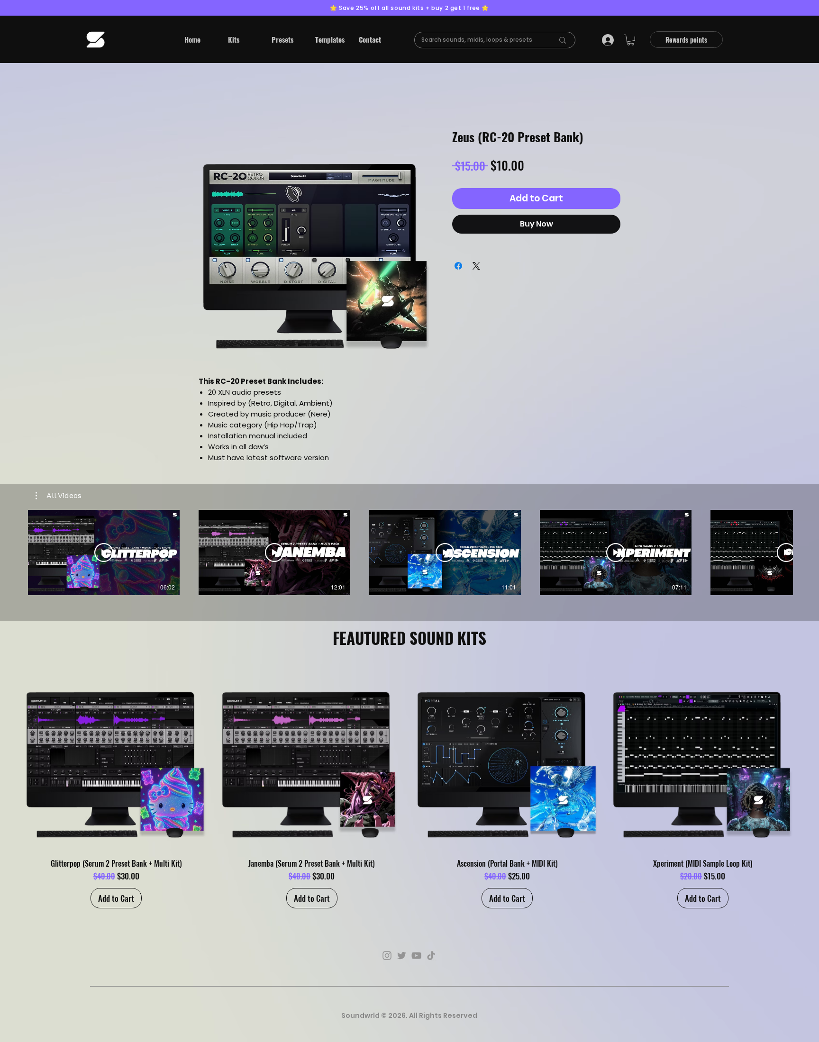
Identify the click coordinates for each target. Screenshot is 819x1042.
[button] (242, 39)
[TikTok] (431, 955)
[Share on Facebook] (458, 266)
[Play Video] (103, 552)
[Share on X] (476, 266)
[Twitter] (402, 955)
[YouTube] (416, 955)
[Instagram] (387, 955)
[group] (409, 787)
